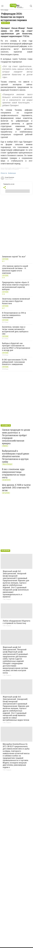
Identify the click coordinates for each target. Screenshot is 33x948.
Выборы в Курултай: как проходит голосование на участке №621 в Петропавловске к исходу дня (16, 347)
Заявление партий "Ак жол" (14, 256)
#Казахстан (4, 173)
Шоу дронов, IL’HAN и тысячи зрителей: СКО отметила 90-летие (16, 488)
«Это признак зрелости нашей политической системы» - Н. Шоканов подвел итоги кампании (15, 269)
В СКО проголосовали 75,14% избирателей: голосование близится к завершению (14, 361)
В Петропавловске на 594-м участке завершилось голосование (14, 315)
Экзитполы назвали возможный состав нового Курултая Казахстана (16, 301)
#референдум (12, 173)
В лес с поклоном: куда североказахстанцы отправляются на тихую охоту (13, 473)
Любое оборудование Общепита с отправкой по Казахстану (16, 622)
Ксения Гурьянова (9, 177)
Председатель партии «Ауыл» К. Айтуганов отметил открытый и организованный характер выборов (15, 286)
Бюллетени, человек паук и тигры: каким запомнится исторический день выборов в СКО (15, 330)
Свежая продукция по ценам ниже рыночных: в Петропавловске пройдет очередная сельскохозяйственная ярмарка (16, 436)
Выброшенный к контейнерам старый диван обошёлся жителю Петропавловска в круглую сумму (15, 456)
